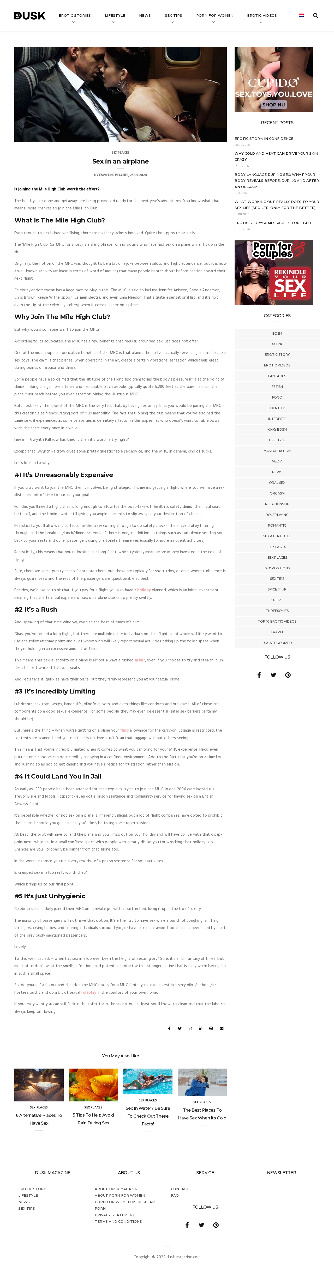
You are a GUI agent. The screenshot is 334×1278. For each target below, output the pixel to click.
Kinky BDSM (277, 429)
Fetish (277, 387)
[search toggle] (316, 15)
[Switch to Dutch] (301, 15)
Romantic (277, 525)
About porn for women (120, 1195)
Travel (277, 632)
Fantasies (277, 376)
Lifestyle (115, 15)
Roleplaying (277, 515)
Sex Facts (277, 547)
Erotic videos (262, 15)
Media (277, 461)
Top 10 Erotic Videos (277, 621)
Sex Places (277, 557)
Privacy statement (115, 1215)
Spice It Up (277, 589)
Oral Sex (277, 483)
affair (140, 660)
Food (277, 397)
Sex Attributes (277, 536)
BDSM (277, 333)
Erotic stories (75, 15)
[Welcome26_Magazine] (274, 304)
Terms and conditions (118, 1221)
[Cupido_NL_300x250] (274, 111)
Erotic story (277, 355)
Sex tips (173, 15)
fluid (124, 730)
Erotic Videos (277, 365)
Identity (277, 408)
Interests (277, 419)
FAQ (175, 1195)
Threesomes (277, 611)
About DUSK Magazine (117, 1189)
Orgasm (277, 493)
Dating (277, 344)
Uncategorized (277, 643)
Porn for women (215, 15)
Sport (277, 600)
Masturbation (277, 451)
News (145, 15)
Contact (180, 1189)
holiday (144, 590)
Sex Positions (277, 568)
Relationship (277, 504)
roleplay (89, 993)
